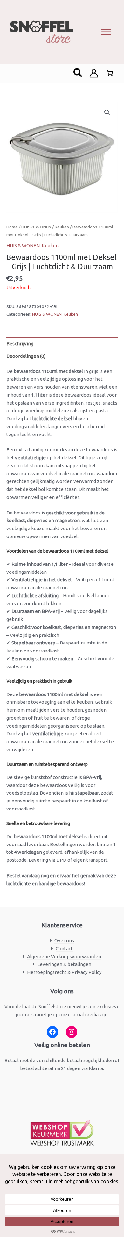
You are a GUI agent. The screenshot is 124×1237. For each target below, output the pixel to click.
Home (12, 226)
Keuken (62, 226)
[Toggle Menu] (106, 32)
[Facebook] (52, 1032)
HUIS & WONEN (36, 226)
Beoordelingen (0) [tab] (25, 356)
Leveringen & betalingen (64, 964)
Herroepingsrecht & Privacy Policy (64, 972)
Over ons (64, 940)
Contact (64, 948)
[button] (78, 73)
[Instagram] (71, 1032)
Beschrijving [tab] (19, 343)
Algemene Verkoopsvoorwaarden (64, 956)
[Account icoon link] (94, 73)
